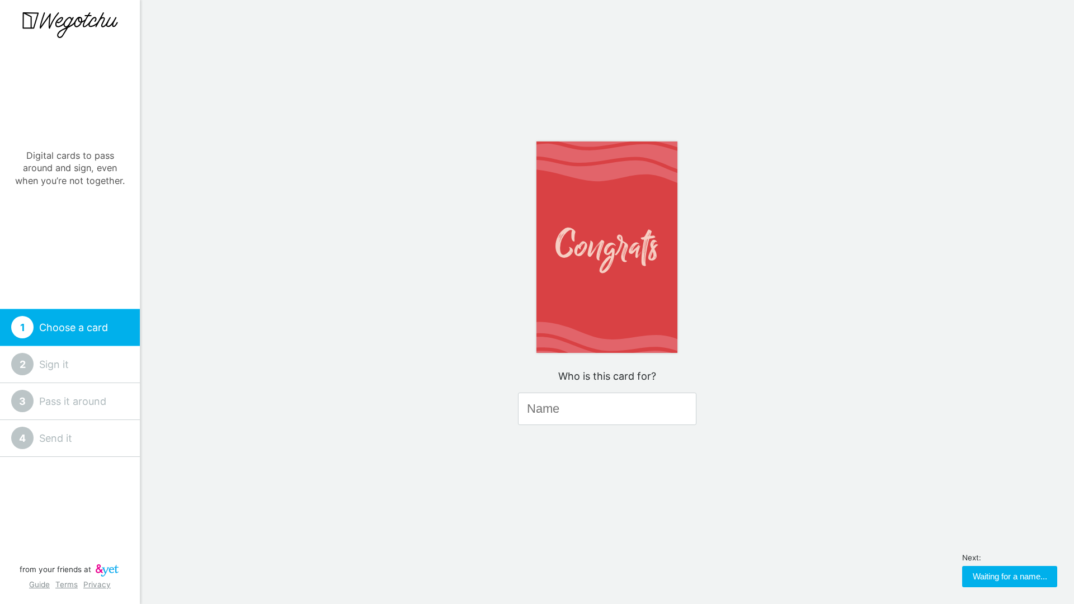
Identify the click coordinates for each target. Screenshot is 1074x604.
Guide (39, 584)
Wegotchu (70, 25)
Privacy (97, 584)
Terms (66, 584)
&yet (106, 570)
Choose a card (73, 327)
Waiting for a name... (1010, 576)
